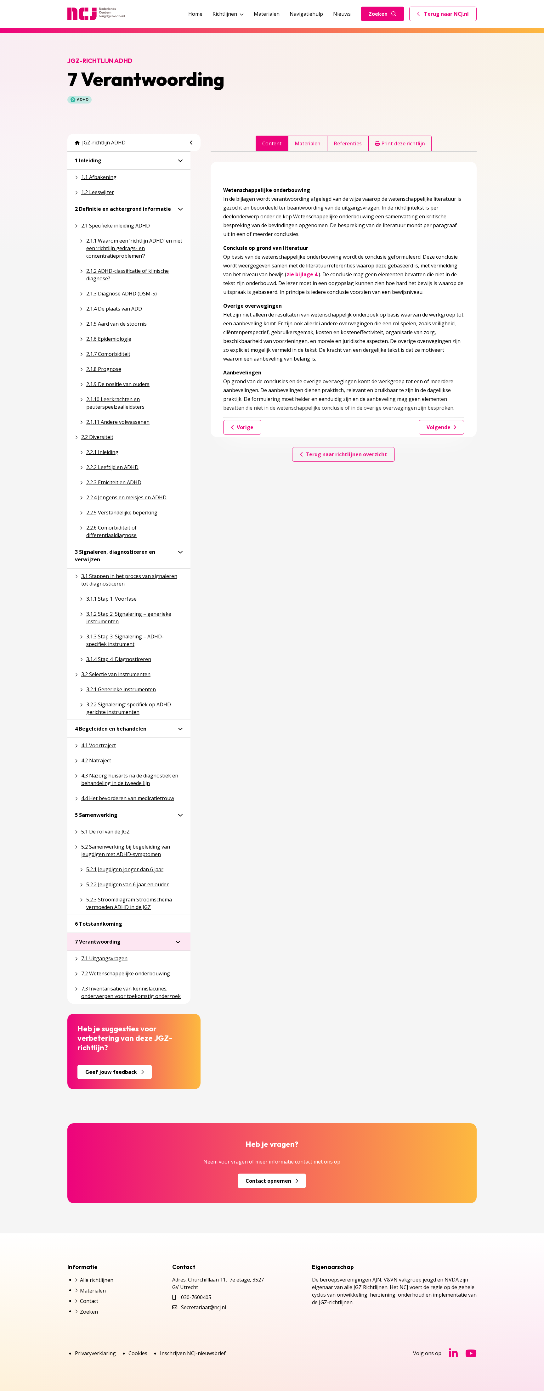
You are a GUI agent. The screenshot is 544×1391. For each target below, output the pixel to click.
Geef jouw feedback (111, 1071)
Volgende (438, 427)
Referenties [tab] (348, 143)
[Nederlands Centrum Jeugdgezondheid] (96, 14)
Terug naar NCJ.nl (447, 15)
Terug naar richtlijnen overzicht (346, 454)
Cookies (137, 1353)
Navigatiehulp (306, 13)
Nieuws (342, 13)
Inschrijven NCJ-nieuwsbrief (193, 1353)
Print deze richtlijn (402, 143)
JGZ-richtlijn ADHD (104, 142)
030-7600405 (196, 1297)
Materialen (267, 13)
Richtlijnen (224, 13)
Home (195, 13)
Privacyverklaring (95, 1353)
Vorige (245, 427)
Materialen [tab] (307, 143)
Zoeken (378, 13)
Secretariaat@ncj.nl (203, 1307)
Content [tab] (271, 143)
